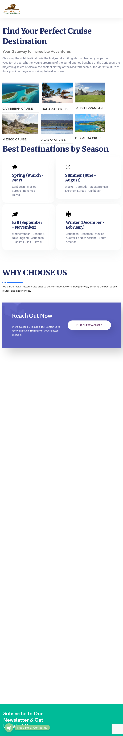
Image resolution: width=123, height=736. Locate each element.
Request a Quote (91, 325)
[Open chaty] (9, 727)
